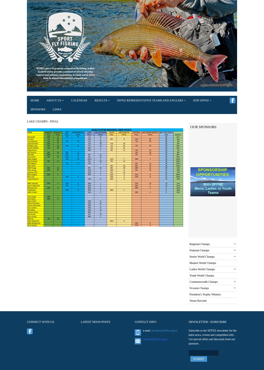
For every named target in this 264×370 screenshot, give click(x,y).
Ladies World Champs (202, 269)
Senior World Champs (202, 256)
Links (57, 109)
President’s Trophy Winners (205, 294)
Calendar (79, 100)
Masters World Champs (202, 262)
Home (35, 100)
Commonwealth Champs (203, 281)
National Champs (199, 250)
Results (101, 100)
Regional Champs (199, 244)
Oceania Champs (199, 288)
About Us (54, 100)
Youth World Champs (201, 275)
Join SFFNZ (201, 100)
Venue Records (198, 300)
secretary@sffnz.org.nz (164, 330)
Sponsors (38, 109)
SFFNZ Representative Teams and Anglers (150, 100)
